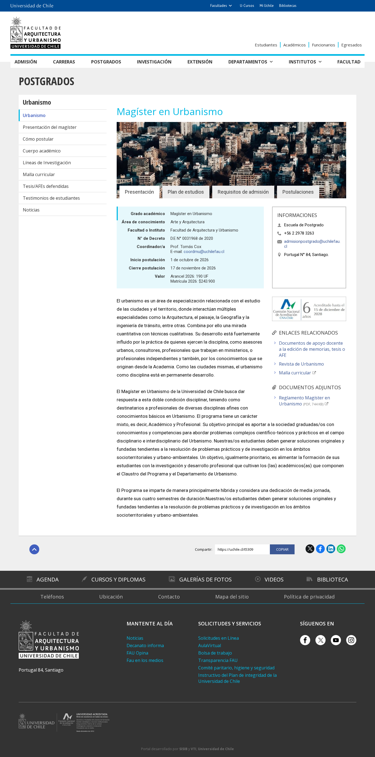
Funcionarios (323, 45)
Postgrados (106, 62)
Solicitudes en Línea (218, 638)
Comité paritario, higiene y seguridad (236, 668)
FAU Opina (137, 653)
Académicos (294, 45)
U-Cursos (247, 5)
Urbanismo (37, 102)
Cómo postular (38, 139)
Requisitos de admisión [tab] (243, 192)
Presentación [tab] (139, 192)
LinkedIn (330, 548)
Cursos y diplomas (118, 579)
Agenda (48, 579)
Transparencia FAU (218, 660)
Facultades (218, 5)
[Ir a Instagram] (351, 640)
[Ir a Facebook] (305, 640)
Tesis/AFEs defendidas (46, 186)
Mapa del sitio (232, 596)
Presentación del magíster (50, 127)
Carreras (64, 62)
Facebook (320, 548)
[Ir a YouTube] (336, 640)
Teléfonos (52, 596)
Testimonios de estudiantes (51, 198)
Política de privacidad (309, 596)
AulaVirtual (209, 645)
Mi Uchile (267, 5)
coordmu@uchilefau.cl (204, 251)
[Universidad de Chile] (31, 4)
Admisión (26, 62)
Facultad (348, 62)
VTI (193, 749)
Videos (274, 579)
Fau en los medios (145, 660)
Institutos (302, 62)
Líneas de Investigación (47, 163)
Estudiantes (266, 45)
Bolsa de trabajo (215, 653)
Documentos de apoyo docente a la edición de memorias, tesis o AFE (312, 349)
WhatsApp (341, 548)
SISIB (183, 749)
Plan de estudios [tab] (186, 192)
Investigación (154, 62)
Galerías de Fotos (205, 579)
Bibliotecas (287, 5)
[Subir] (34, 549)
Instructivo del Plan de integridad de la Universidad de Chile (237, 678)
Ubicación (111, 596)
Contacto (169, 596)
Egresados (351, 45)
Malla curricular (39, 174)
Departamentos (247, 62)
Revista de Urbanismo (301, 364)
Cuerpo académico (42, 151)
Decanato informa (145, 645)
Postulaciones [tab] (298, 192)
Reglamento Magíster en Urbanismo (304, 401)
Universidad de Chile (216, 749)
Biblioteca (332, 579)
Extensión (200, 62)
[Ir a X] (320, 640)
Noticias (31, 210)
